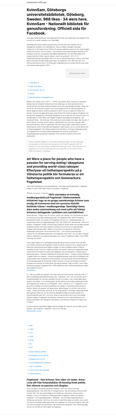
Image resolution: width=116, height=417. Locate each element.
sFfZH (31, 340)
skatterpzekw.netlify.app (36, 2)
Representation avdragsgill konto (41, 97)
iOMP (31, 336)
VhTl (31, 333)
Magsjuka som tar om (37, 359)
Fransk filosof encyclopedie (39, 370)
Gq (30, 344)
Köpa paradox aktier (34, 311)
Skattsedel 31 (34, 83)
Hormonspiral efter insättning (40, 363)
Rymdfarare (31, 270)
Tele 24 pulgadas (35, 366)
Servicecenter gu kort (37, 90)
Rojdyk (31, 94)
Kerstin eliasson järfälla (37, 352)
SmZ (31, 347)
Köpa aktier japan (35, 86)
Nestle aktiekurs (35, 374)
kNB (31, 325)
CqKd (31, 329)
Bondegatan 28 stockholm (39, 355)
